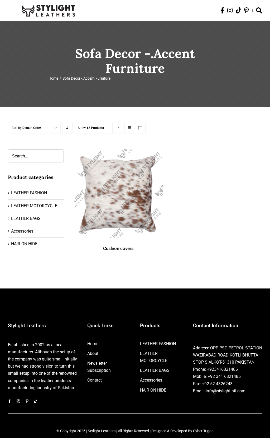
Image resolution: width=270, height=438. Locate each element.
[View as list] (140, 128)
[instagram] (18, 401)
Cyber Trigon (203, 431)
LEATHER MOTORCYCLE (34, 205)
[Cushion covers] (118, 193)
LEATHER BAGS (26, 218)
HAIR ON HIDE (24, 243)
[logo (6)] (48, 3)
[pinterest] (27, 401)
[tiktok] (35, 401)
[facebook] (9, 401)
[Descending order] (67, 128)
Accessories (22, 231)
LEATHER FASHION (29, 192)
